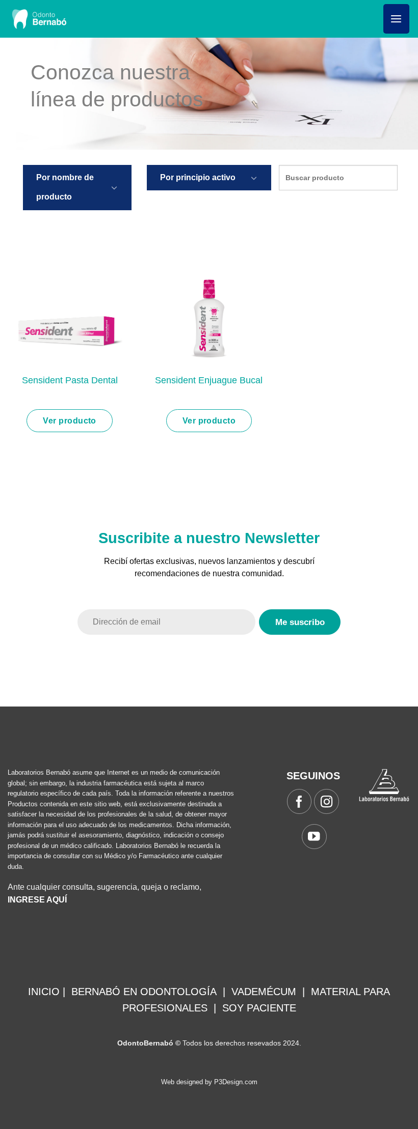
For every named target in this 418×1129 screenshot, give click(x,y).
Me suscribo (300, 622)
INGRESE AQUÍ (37, 899)
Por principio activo (198, 177)
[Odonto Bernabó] (39, 19)
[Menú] (396, 19)
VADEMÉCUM (263, 991)
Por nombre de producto (65, 187)
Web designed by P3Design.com (209, 1082)
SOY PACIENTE (259, 1007)
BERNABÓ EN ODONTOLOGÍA (144, 991)
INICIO (44, 991)
